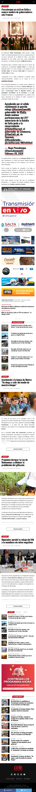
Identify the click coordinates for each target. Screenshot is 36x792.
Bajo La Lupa (19, 779)
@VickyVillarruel (13, 129)
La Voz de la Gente (10, 779)
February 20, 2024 (14, 153)
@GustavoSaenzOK (21, 109)
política (17, 301)
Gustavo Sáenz (26, 300)
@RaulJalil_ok (12, 134)
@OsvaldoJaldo (12, 140)
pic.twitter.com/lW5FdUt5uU (18, 142)
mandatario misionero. (7, 81)
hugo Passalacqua (7, 301)
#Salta (23, 112)
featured (17, 300)
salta (22, 301)
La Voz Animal (27, 779)
